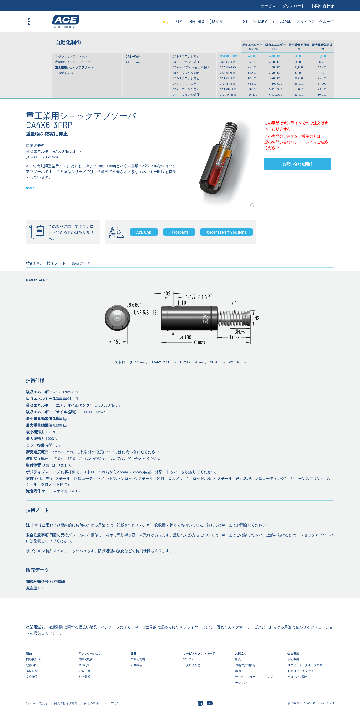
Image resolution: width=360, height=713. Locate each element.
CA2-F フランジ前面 (186, 56)
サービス (268, 5)
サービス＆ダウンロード (199, 653)
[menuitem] (165, 21)
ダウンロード (293, 5)
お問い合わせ (322, 5)
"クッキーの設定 (36, 703)
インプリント (114, 703)
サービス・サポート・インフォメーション (257, 679)
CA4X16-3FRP (229, 89)
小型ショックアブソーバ (71, 56)
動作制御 (32, 665)
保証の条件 (91, 703)
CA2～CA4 (133, 56)
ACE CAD (143, 232)
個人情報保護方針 (65, 703)
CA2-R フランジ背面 (186, 62)
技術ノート (56, 263)
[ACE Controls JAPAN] (65, 21)
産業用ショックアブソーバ (72, 62)
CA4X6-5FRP (228, 62)
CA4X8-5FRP (228, 78)
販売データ (80, 263)
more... (32, 187)
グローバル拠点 (298, 676)
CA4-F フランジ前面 (186, 89)
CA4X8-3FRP (228, 72)
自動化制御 (33, 659)
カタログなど (191, 665)
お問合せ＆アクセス (301, 671)
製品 (29, 653)
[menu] (183, 21)
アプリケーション (90, 653)
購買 (238, 671)
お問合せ (241, 653)
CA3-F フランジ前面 (186, 73)
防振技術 (32, 671)
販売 (238, 659)
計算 (133, 653)
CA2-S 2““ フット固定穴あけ (191, 67)
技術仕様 (33, 263)
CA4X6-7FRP (228, 67)
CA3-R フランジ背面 (186, 78)
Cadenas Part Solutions (226, 232)
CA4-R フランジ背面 (186, 94)
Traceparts (179, 232)
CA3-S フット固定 (184, 83)
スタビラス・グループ (315, 21)
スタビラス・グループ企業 (305, 665)
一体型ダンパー (65, 73)
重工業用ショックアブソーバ (74, 67)
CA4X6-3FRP (228, 56)
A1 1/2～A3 (133, 62)
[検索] (244, 21)
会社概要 (293, 653)
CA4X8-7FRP (228, 83)
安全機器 (32, 676)
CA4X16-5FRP (229, 94)
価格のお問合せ (245, 665)
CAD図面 (188, 659)
